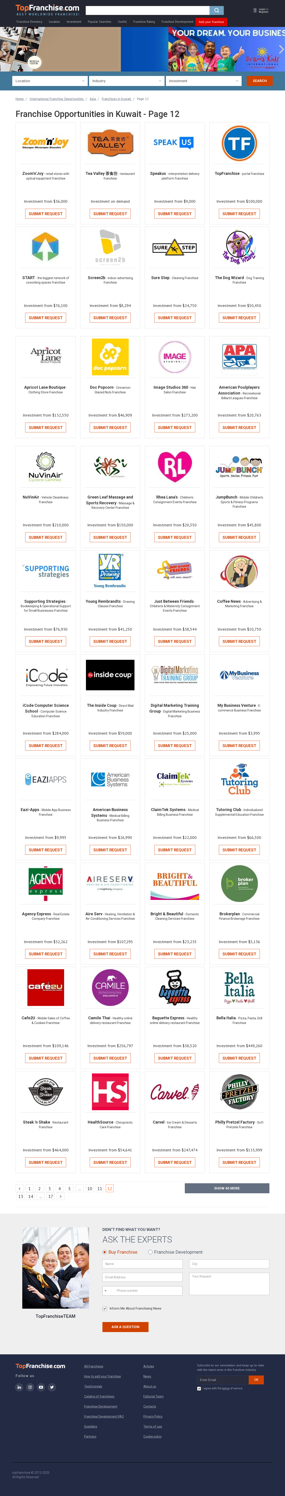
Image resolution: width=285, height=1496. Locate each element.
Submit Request (46, 213)
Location (54, 22)
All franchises (93, 1366)
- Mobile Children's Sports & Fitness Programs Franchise (242, 502)
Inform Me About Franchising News (135, 1308)
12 (110, 1188)
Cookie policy (152, 1436)
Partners (90, 1436)
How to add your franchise (102, 1376)
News (147, 1376)
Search (260, 81)
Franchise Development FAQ (104, 1416)
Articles (148, 1366)
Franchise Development (177, 22)
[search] (217, 10)
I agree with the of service (222, 1388)
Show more (227, 1188)
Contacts (149, 1406)
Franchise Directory (29, 22)
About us (149, 1386)
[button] (259, 10)
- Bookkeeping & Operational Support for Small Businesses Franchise (46, 606)
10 (89, 1188)
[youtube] (41, 1390)
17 (50, 1196)
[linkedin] (19, 1390)
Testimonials (93, 1386)
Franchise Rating (144, 22)
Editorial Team (153, 1396)
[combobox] (50, 81)
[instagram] (30, 1390)
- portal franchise (252, 174)
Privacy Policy (153, 1416)
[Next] (61, 1196)
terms (226, 1388)
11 (99, 1188)
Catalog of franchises (99, 1396)
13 (20, 1196)
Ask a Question (125, 1327)
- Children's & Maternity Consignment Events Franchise (175, 606)
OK (256, 1380)
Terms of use (152, 1426)
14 (30, 1196)
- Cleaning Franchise (184, 278)
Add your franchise (211, 22)
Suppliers (90, 1426)
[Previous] (19, 1188)
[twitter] (52, 1390)
